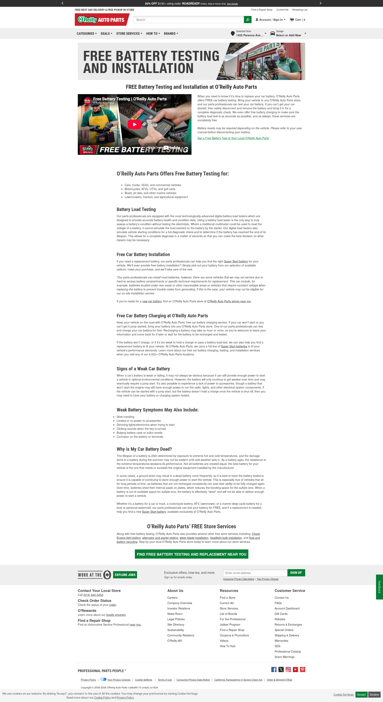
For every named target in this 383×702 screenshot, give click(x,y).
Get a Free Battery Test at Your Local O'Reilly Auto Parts (233, 138)
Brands (169, 33)
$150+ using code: (191, 3)
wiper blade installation (194, 538)
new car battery (152, 301)
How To (151, 33)
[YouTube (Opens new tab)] (295, 669)
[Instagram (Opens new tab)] (288, 669)
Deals (104, 33)
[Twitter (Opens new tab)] (281, 669)
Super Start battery (236, 261)
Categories (85, 33)
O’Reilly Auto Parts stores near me (229, 301)
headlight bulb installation (226, 538)
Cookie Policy (102, 697)
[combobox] (189, 19)
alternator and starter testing (160, 538)
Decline (374, 694)
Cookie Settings (344, 694)
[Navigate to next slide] (320, 3)
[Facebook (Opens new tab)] (273, 669)
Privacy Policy (125, 697)
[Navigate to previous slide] (62, 3)
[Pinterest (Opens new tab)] (302, 669)
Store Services (127, 33)
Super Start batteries (234, 346)
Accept (361, 694)
